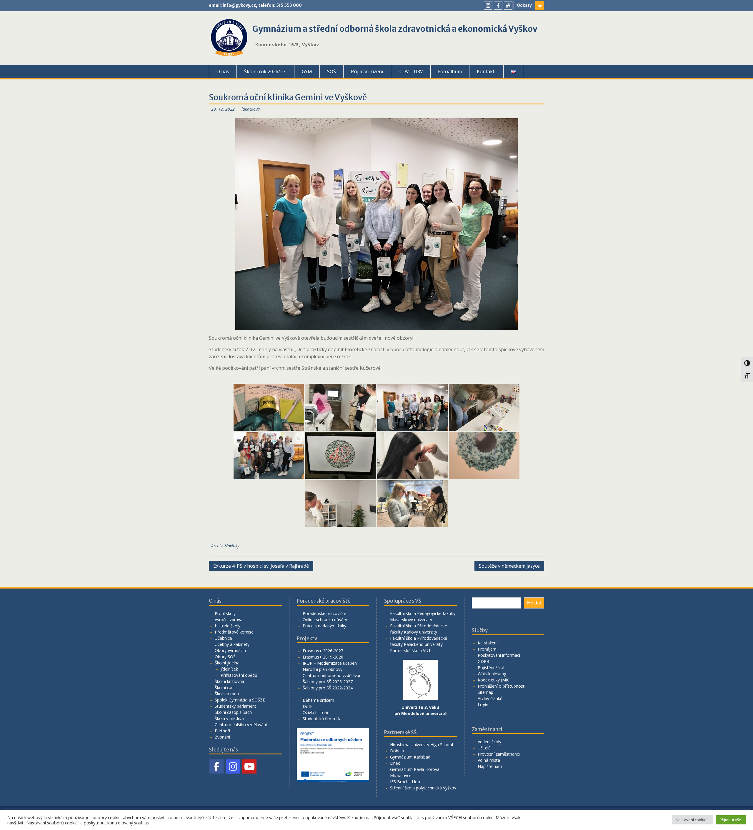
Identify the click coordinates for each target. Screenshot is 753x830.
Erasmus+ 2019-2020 (323, 657)
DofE (307, 706)
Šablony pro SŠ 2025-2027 (328, 681)
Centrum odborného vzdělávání (332, 675)
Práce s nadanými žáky (324, 626)
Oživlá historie (316, 712)
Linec (395, 763)
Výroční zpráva (228, 619)
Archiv (216, 546)
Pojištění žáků (491, 667)
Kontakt (485, 71)
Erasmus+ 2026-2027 (323, 651)
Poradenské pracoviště (324, 613)
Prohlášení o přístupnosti (501, 686)
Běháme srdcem (318, 700)
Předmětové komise (234, 632)
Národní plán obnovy (322, 669)
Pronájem (487, 649)
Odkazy (524, 5)
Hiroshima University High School (421, 744)
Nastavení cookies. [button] (692, 819)
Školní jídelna (227, 663)
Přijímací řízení (367, 71)
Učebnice (223, 638)
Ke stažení (487, 643)
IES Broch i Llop (405, 781)
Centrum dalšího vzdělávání (241, 724)
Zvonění (222, 737)
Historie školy (227, 626)
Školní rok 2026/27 (264, 71)
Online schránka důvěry (325, 619)
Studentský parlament (235, 706)
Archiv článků (490, 698)
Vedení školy (489, 741)
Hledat (534, 602)
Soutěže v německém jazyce (509, 566)
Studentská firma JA (321, 718)
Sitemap (485, 692)
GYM (307, 71)
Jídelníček (229, 669)
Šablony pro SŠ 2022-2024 (328, 688)
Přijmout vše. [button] (730, 819)
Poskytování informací (499, 655)
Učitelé (484, 748)
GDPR (483, 661)
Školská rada (227, 693)
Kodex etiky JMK (493, 680)
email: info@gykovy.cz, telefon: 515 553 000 (255, 5)
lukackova (250, 109)
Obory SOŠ (225, 656)
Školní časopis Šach (233, 712)
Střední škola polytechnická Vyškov (423, 788)
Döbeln (397, 751)
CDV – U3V (411, 71)
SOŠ (331, 71)
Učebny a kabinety (232, 644)
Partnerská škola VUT (410, 650)
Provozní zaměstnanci (499, 754)
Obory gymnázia (230, 650)
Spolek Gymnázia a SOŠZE (240, 700)
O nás (222, 71)
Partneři (222, 731)
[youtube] (508, 5)
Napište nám (490, 766)
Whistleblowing (492, 673)
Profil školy (225, 613)
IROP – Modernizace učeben (330, 663)
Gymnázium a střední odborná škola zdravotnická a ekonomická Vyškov (394, 29)
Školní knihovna (229, 681)
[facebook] (498, 5)
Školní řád (224, 687)
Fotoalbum (450, 71)
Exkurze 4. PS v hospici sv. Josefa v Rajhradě (261, 566)
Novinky (232, 546)
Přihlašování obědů (239, 675)
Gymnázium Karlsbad (410, 757)
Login (483, 704)
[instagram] (488, 5)
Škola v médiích (229, 718)
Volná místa (489, 760)
